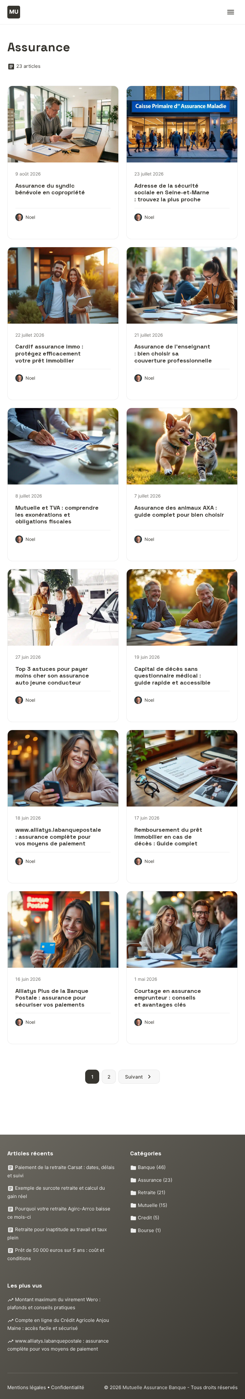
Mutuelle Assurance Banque (154, 1387)
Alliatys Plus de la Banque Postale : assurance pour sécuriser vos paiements (51, 997)
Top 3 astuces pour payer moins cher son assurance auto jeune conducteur (52, 675)
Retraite (151, 1192)
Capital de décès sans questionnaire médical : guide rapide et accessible (172, 675)
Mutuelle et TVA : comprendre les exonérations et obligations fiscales (57, 514)
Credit (148, 1218)
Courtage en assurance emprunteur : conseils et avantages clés (167, 997)
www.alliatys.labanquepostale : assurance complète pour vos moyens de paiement (58, 836)
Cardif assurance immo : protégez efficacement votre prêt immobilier (49, 353)
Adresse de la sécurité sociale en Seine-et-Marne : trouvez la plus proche (171, 192)
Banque (151, 1167)
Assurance (154, 1180)
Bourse (149, 1230)
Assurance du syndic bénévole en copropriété (50, 189)
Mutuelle (152, 1205)
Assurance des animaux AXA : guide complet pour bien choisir (179, 511)
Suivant (134, 1077)
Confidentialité (67, 1387)
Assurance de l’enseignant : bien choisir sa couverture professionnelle (173, 353)
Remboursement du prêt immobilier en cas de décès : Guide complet (168, 836)
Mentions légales (26, 1387)
